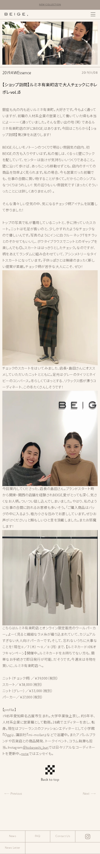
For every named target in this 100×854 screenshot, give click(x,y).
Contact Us (62, 836)
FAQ (37, 836)
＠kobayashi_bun (36, 747)
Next (86, 794)
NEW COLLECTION (50, 5)
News (12, 836)
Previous (16, 794)
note (25, 754)
